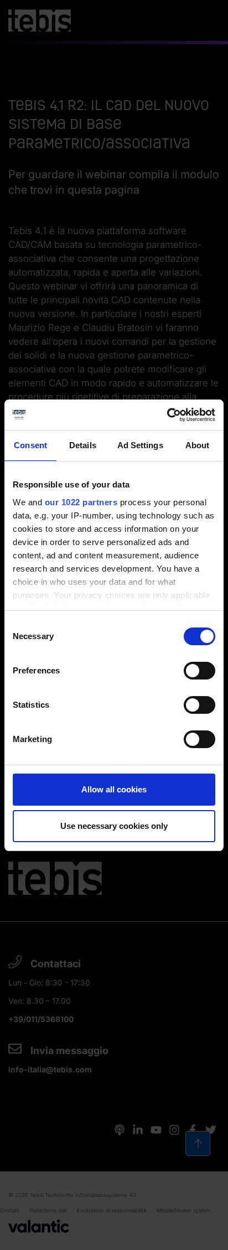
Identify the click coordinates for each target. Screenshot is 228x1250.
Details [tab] (82, 445)
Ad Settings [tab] (140, 445)
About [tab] (197, 445)
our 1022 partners (81, 502)
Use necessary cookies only (114, 826)
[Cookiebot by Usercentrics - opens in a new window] (166, 415)
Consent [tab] (30, 445)
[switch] (199, 671)
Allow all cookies (114, 789)
